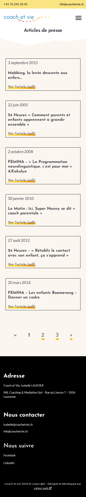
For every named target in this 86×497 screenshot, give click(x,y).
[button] (78, 18)
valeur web (41, 488)
